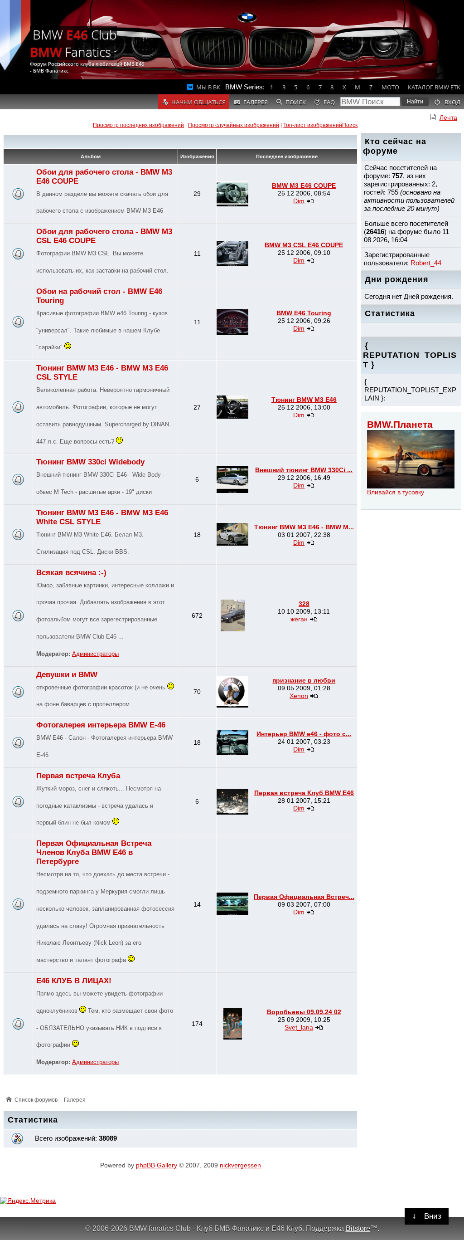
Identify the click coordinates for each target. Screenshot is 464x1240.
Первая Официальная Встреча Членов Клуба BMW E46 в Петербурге (93, 852)
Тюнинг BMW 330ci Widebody (90, 462)
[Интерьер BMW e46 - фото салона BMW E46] (232, 753)
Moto (390, 87)
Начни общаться (198, 102)
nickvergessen (240, 1165)
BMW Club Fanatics (73, 43)
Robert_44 (426, 263)
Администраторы (95, 654)
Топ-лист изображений (312, 125)
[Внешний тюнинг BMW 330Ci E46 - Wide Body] (232, 490)
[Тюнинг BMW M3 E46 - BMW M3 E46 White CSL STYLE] (232, 543)
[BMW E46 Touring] (232, 332)
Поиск (350, 125)
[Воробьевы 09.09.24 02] (232, 1037)
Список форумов (36, 1100)
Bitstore (358, 1228)
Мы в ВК (208, 87)
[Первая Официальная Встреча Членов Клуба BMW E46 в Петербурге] (232, 913)
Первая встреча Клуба (78, 775)
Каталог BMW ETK (434, 87)
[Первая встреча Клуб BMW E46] (232, 812)
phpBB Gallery (156, 1165)
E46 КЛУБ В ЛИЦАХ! (73, 980)
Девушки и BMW (66, 674)
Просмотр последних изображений (138, 125)
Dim (298, 201)
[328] (233, 629)
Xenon (299, 695)
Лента (448, 117)
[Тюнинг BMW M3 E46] (232, 416)
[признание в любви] (232, 705)
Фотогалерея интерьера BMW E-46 (100, 725)
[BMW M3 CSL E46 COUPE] (232, 264)
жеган (299, 619)
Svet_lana (299, 1027)
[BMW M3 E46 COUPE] (232, 204)
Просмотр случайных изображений (233, 125)
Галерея (75, 1100)
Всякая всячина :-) (71, 572)
